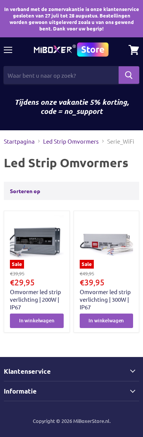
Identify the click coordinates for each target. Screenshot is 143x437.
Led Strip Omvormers (71, 141)
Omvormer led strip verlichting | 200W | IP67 (35, 299)
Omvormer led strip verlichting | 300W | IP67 (105, 299)
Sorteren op (25, 191)
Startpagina (19, 141)
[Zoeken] (129, 75)
